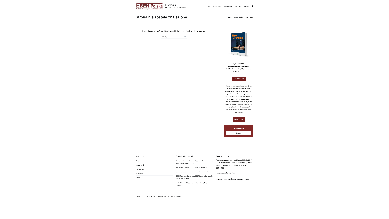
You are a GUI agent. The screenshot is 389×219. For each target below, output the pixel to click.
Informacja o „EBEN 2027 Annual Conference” (191, 168)
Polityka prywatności (223, 179)
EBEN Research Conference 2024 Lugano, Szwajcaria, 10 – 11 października (194, 177)
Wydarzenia (228, 6)
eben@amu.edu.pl (228, 173)
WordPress (177, 196)
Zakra (168, 196)
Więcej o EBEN (238, 119)
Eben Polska (170, 5)
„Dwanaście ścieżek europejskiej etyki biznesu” (192, 172)
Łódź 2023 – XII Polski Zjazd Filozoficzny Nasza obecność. (192, 184)
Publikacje (238, 6)
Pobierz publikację (238, 78)
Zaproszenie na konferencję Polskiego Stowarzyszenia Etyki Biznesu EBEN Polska (194, 162)
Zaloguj (238, 133)
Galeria (246, 6)
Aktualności (217, 6)
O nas (208, 6)
